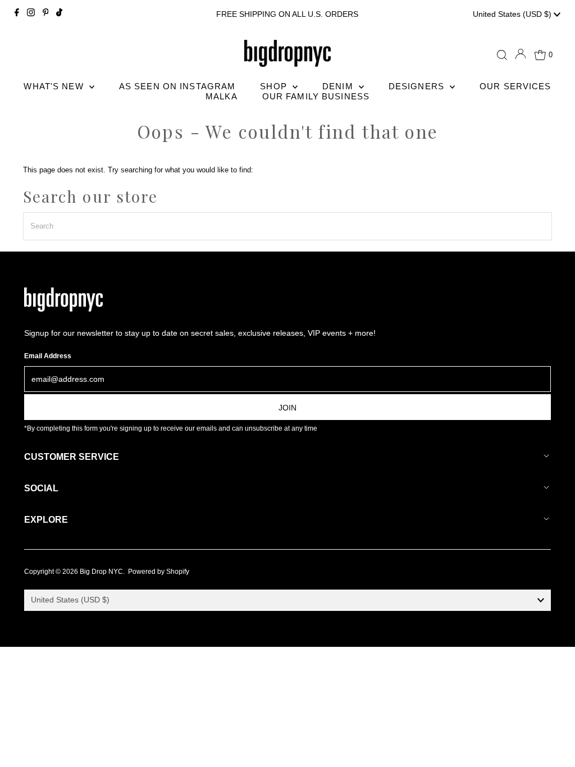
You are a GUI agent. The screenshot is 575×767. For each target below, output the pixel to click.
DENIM (339, 86)
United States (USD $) (513, 14)
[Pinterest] (46, 14)
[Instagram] (31, 14)
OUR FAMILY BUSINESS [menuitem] (315, 96)
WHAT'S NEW (55, 86)
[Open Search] (502, 55)
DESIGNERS (418, 86)
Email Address (47, 356)
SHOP (275, 86)
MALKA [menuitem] (222, 96)
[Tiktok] (59, 14)
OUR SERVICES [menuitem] (515, 86)
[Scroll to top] (552, 744)
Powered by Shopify (158, 572)
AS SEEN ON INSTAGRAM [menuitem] (177, 86)
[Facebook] (17, 14)
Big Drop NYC (101, 572)
